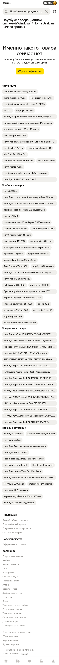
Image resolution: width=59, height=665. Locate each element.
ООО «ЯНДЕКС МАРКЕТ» (22, 650)
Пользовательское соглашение (17, 632)
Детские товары (10, 621)
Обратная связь (10, 636)
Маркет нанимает (11, 640)
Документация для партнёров (17, 528)
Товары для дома (11, 581)
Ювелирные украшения (14, 625)
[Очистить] (47, 11)
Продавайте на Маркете (14, 524)
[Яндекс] (24, 654)
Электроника (9, 572)
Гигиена (6, 568)
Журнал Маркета (11, 644)
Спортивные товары (12, 609)
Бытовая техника (11, 564)
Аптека (6, 585)
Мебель (6, 560)
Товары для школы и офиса (15, 605)
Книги (5, 601)
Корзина (41, 661)
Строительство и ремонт (14, 617)
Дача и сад (8, 597)
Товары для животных (13, 613)
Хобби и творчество (12, 593)
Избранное (29, 661)
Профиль (53, 661)
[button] (54, 12)
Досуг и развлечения (13, 556)
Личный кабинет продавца (15, 520)
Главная (6, 661)
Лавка (18, 661)
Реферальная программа (14, 544)
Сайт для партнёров (12, 532)
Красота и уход (10, 589)
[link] (20, 91)
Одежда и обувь (10, 576)
